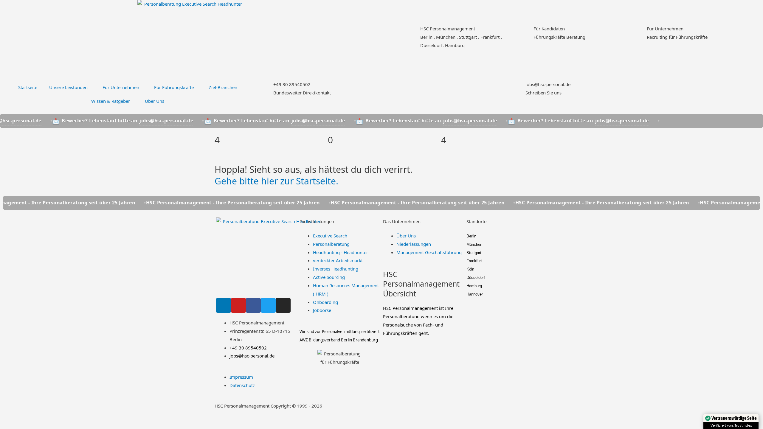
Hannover (474, 294)
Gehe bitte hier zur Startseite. (276, 181)
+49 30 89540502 (292, 84)
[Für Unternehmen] (639, 32)
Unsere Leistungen (68, 87)
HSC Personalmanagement (447, 29)
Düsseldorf (475, 277)
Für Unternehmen (665, 29)
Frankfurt (474, 261)
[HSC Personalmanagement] (412, 32)
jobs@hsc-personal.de (547, 84)
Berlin (471, 236)
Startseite (27, 87)
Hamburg (474, 286)
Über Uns (154, 101)
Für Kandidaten (549, 29)
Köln (470, 269)
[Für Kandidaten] (526, 32)
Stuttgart (473, 253)
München (474, 244)
